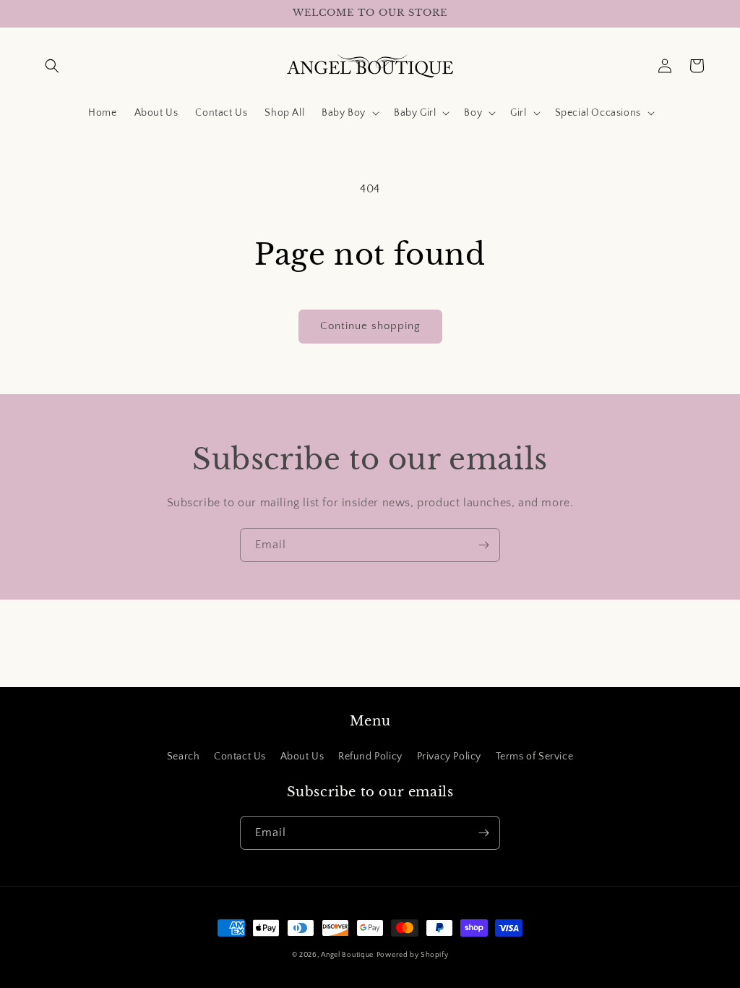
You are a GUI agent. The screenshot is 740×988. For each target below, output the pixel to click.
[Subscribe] (483, 545)
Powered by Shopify (413, 955)
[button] (52, 66)
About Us (302, 756)
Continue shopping (370, 326)
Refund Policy (370, 756)
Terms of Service (535, 756)
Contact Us (240, 756)
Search (183, 756)
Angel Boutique (347, 955)
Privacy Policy (449, 756)
